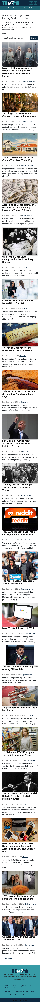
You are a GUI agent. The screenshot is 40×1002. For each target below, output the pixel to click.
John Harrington (29, 945)
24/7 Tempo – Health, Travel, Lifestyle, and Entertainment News (17, 987)
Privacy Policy (14, 995)
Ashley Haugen (26, 495)
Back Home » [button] (8, 958)
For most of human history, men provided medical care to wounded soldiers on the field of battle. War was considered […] (20, 273)
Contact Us (26, 995)
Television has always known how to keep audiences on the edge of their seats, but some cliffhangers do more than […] (18, 909)
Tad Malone (27, 267)
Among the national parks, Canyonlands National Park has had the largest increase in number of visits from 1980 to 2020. (19, 407)
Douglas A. (24, 402)
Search (4, 34)
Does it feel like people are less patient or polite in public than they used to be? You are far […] (19, 87)
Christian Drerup (30, 716)
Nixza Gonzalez (27, 216)
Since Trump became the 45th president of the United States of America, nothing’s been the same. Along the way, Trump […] (19, 457)
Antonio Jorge (27, 122)
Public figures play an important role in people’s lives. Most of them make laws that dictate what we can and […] (19, 680)
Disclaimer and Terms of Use (24, 991)
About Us (8, 991)
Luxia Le (24, 309)
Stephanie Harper (27, 589)
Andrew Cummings (29, 81)
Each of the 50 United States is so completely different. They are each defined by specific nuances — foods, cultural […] (19, 501)
